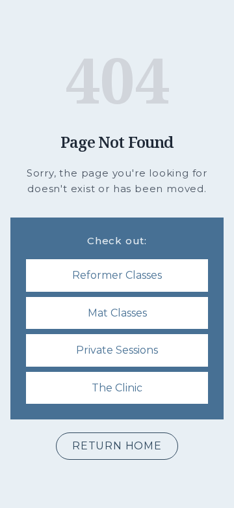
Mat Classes (117, 313)
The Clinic (117, 388)
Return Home (117, 446)
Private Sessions (117, 350)
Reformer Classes (117, 275)
